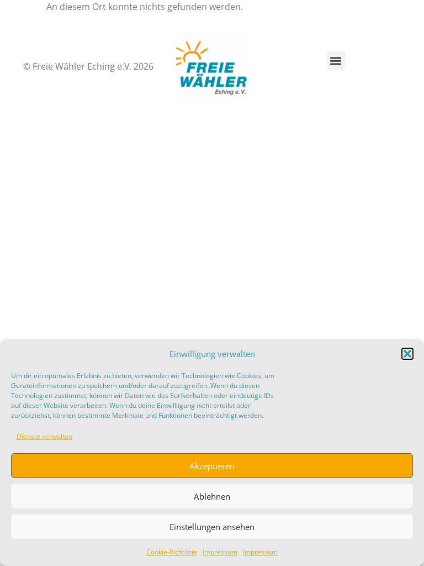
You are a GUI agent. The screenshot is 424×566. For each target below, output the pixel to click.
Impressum (220, 552)
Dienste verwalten (44, 436)
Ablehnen (212, 496)
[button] (407, 353)
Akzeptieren (212, 465)
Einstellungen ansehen (212, 526)
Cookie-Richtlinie (171, 552)
